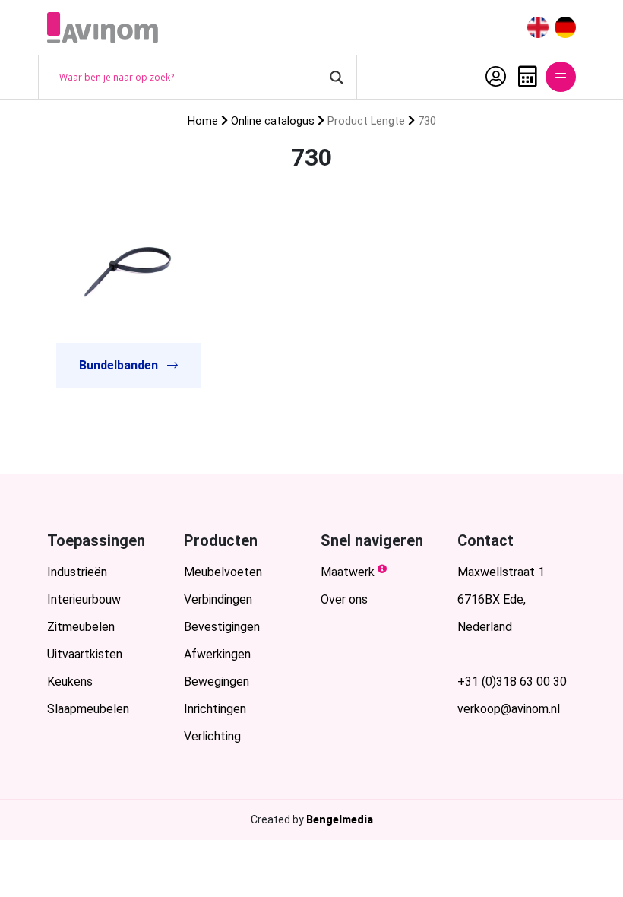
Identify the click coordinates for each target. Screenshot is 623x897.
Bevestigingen (222, 627)
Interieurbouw (84, 599)
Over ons (344, 599)
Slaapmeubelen (88, 709)
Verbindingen (218, 599)
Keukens (70, 681)
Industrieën (77, 572)
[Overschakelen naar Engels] (538, 27)
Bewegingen (216, 681)
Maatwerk (348, 572)
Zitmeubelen (81, 627)
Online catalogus (273, 121)
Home (203, 121)
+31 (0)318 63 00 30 (512, 681)
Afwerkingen (217, 654)
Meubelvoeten (223, 572)
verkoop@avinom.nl (508, 709)
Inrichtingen (215, 709)
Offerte (523, 77)
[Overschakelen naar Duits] (565, 27)
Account (492, 77)
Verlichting (212, 736)
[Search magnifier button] (336, 77)
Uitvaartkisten (84, 654)
